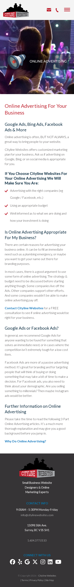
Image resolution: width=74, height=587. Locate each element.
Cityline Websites (47, 575)
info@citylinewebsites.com (37, 515)
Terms (25, 580)
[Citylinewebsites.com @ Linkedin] (51, 562)
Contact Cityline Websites (24, 308)
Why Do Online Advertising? (25, 441)
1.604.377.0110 (37, 540)
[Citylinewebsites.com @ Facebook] (14, 562)
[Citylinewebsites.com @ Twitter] (36, 562)
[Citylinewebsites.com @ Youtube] (59, 562)
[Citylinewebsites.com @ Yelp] (21, 562)
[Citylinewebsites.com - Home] (16, 10)
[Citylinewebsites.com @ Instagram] (44, 562)
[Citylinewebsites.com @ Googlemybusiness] (29, 562)
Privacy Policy (36, 580)
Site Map (49, 580)
